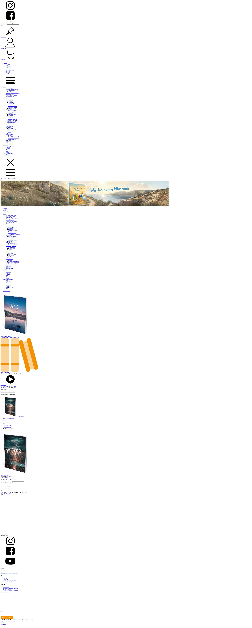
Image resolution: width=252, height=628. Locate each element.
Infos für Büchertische (7, 581)
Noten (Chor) (8, 272)
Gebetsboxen (8, 281)
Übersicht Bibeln (9, 88)
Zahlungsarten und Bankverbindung (10, 588)
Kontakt (7, 73)
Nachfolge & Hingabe (13, 120)
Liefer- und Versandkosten (6, 493)
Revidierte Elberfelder (10, 90)
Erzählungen (8, 142)
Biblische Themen (12, 108)
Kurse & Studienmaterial (13, 136)
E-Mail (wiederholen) (5, 599)
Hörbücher (8, 147)
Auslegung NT (11, 103)
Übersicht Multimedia (10, 146)
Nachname (26, 605)
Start (1, 387)
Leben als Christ (9, 117)
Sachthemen (8, 127)
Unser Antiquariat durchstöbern (9, 580)
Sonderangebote (6, 155)
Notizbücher (8, 285)
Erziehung (10, 115)
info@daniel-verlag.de (16, 21)
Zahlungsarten (9, 67)
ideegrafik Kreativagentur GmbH (7, 620)
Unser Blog (5, 579)
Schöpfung (10, 128)
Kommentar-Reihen (12, 107)
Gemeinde (10, 104)
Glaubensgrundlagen (12, 119)
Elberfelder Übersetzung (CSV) (12, 89)
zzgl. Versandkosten (7, 425)
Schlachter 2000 (9, 91)
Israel (9, 132)
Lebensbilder (8, 140)
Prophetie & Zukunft (12, 106)
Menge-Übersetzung (10, 94)
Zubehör (7, 97)
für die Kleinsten (11, 122)
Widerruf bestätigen (6, 617)
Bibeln (4, 87)
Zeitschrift (8, 71)
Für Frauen (5, 209)
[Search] (2, 25)
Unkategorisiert (6, 269)
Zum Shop (8, 72)
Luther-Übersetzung (10, 96)
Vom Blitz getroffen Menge (6, 482)
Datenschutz (3, 624)
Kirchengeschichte (12, 129)
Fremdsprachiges (9, 143)
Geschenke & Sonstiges (8, 153)
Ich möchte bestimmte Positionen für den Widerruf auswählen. (16, 611)
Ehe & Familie (9, 113)
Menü (5, 63)
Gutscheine (8, 283)
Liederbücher (8, 141)
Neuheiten (8, 116)
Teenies (10, 125)
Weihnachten (6, 211)
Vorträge (7, 152)
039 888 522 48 (5, 21)
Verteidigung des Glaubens (14, 234)
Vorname (4, 605)
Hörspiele (8, 148)
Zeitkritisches (11, 130)
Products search (4, 23)
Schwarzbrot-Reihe (12, 110)
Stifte (7, 282)
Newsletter (8, 66)
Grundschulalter (11, 123)
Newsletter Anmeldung (13, 573)
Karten (7, 286)
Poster (7, 154)
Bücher (4, 98)
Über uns (8, 64)
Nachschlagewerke (12, 139)
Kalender (5, 208)
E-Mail (24, 594)
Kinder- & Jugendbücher (11, 121)
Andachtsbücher (9, 133)
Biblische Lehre (9, 101)
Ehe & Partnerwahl (12, 114)
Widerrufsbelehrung (10, 70)
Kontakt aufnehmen (5, 573)
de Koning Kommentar (13, 112)
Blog (7, 65)
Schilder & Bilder (9, 287)
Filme (7, 151)
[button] (7, 428)
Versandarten (8, 69)
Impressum (3, 622)
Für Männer (5, 210)
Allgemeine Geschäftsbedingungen (10, 590)
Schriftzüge (8, 280)
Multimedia (5, 145)
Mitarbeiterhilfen (9, 134)
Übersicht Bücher (9, 100)
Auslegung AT (11, 102)
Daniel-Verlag (9, 109)
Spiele (7, 288)
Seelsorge (10, 135)
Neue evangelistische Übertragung (13, 93)
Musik (7, 149)
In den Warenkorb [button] (7, 427)
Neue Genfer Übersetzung (11, 95)
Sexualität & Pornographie (13, 138)
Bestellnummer (5, 594)
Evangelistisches (9, 126)
